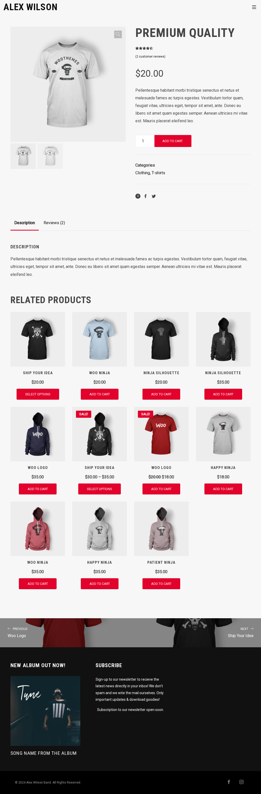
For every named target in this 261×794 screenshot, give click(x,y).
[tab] (24, 223)
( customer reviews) (150, 56)
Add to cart (172, 141)
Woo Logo (17, 632)
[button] (118, 34)
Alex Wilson (31, 7)
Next (132, 98)
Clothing (142, 172)
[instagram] (239, 782)
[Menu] (254, 6)
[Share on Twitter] (154, 196)
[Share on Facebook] (145, 196)
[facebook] (226, 782)
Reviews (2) (54, 222)
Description (24, 222)
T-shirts (158, 172)
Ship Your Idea (240, 632)
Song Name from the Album (43, 753)
